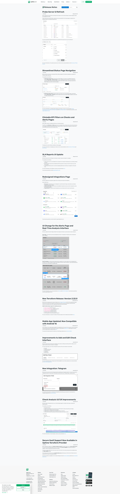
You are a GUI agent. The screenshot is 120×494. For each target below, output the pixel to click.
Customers (63, 481)
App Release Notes (65, 7)
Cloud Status (40, 485)
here (64, 168)
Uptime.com (66, 328)
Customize (22, 487)
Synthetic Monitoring (41, 479)
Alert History (44, 147)
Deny (23, 489)
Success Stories (63, 482)
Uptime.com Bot (63, 485)
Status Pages (40, 474)
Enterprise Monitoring (52, 482)
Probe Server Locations (65, 479)
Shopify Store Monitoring (53, 481)
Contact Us (74, 478)
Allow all (23, 485)
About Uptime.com (76, 475)
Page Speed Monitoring (42, 481)
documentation (69, 331)
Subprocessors (75, 485)
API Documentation (64, 478)
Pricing (74, 474)
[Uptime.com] (27, 469)
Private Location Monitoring (42, 486)
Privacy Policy (75, 481)
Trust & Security (75, 479)
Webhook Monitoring (41, 482)
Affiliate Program (52, 485)
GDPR (73, 486)
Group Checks (40, 489)
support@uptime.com (46, 110)
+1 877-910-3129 (29, 478)
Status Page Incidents (62, 109)
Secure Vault (40, 488)
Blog (61, 474)
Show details (4, 492)
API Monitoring (40, 478)
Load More (60, 464)
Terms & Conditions (76, 482)
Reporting (39, 491)
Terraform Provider (63, 302)
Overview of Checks (71, 146)
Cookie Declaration (76, 488)
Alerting (39, 475)
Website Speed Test (52, 474)
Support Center (63, 475)
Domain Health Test (52, 475)
